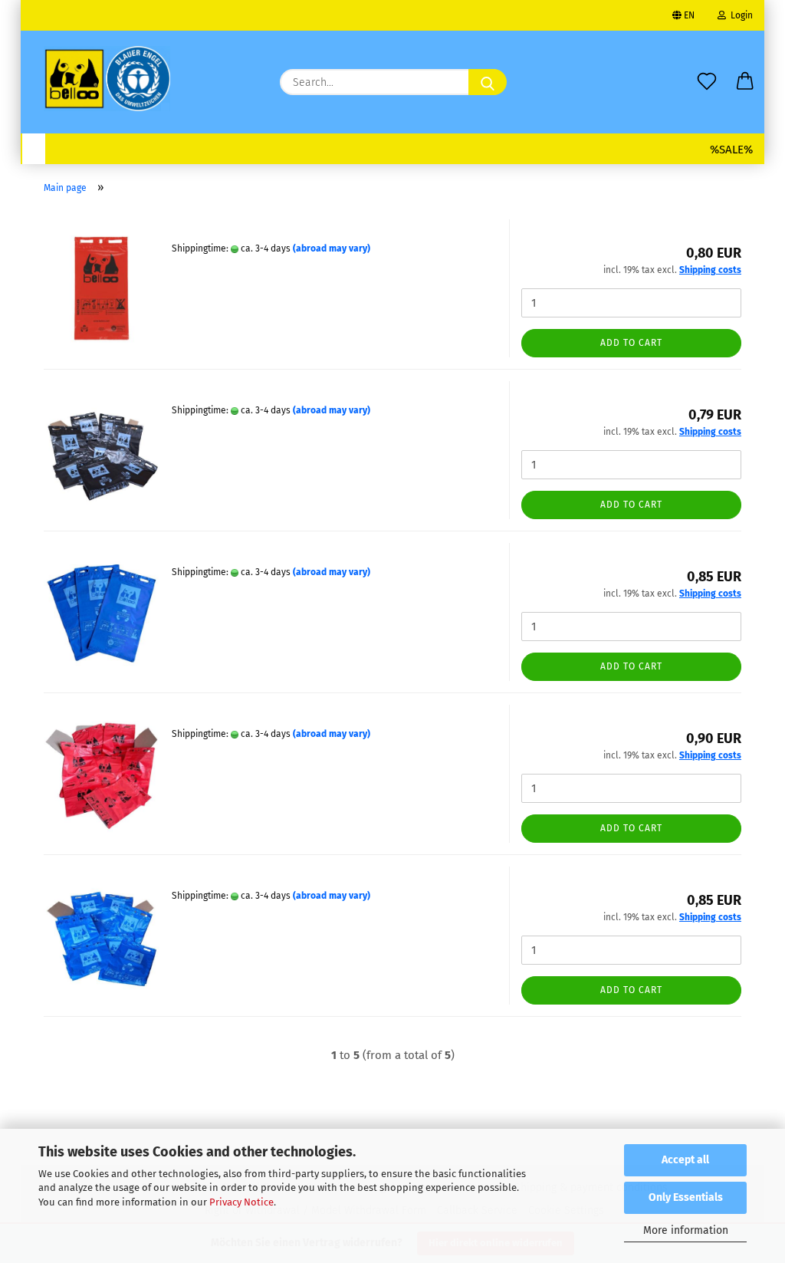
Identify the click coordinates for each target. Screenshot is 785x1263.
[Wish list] (707, 69)
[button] (745, 69)
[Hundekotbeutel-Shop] (107, 79)
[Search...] (487, 82)
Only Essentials (686, 1197)
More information (685, 1230)
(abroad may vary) (331, 248)
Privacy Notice (241, 1202)
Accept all (685, 1159)
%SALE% (731, 149)
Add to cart (631, 342)
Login (739, 15)
